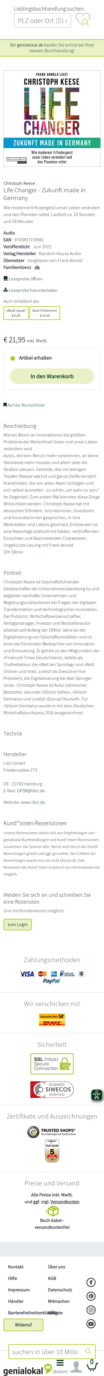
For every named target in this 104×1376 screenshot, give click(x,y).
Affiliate (55, 1313)
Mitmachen (59, 1301)
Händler (15, 1301)
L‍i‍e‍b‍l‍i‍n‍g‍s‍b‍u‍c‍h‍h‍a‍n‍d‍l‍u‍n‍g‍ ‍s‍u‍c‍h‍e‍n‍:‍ (49, 8)
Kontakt (15, 1267)
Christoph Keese (19, 183)
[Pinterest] (91, 1297)
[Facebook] (91, 1283)
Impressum (19, 1290)
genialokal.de (30, 45)
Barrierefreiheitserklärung (25, 1313)
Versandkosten (65, 1202)
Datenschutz (60, 1290)
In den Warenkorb (52, 376)
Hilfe (12, 1278)
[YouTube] (91, 1324)
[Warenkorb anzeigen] (92, 1369)
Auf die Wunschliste (26, 405)
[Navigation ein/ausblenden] (76, 1367)
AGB (52, 1278)
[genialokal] (27, 1370)
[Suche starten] (88, 1351)
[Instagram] (91, 1311)
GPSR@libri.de (31, 791)
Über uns (56, 1267)
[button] (60, 1368)
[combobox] (45, 1351)
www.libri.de (33, 802)
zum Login (18, 924)
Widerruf (23, 1325)
